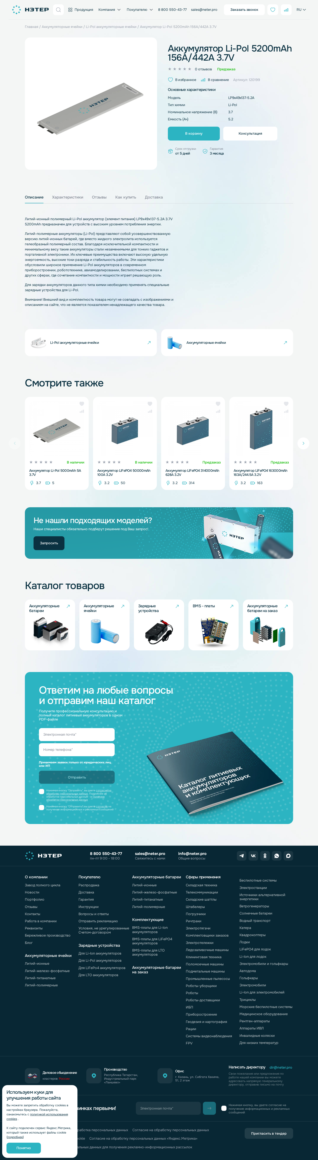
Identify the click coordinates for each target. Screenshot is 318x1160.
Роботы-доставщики (203, 1000)
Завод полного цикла (42, 885)
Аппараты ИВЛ (251, 1028)
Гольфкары (248, 978)
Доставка (86, 892)
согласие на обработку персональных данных (78, 792)
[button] (81, 403)
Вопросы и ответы (94, 914)
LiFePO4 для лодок (255, 949)
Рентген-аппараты (254, 1021)
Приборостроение (201, 1014)
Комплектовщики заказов (207, 935)
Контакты (32, 914)
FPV (189, 1043)
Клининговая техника (204, 957)
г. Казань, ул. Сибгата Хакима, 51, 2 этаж (197, 1078)
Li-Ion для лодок (252, 956)
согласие (102, 806)
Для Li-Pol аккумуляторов (100, 960)
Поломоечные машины (205, 964)
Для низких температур (258, 1042)
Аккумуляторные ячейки (62, 26)
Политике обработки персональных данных (75, 798)
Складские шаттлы (201, 899)
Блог (29, 942)
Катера (245, 928)
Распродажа (89, 885)
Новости (32, 892)
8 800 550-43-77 (172, 10)
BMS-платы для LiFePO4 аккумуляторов (152, 941)
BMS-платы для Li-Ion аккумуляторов (150, 929)
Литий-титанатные (40, 978)
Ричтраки (193, 921)
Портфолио (34, 899)
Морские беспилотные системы (265, 1007)
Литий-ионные (37, 963)
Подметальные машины (205, 971)
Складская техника (201, 885)
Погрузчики (196, 914)
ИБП (189, 1007)
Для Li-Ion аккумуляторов (100, 953)
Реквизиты (34, 928)
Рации (191, 1029)
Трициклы (247, 999)
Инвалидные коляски (257, 1035)
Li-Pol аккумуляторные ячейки (111, 26)
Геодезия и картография (206, 1021)
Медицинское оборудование (263, 1014)
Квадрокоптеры (252, 935)
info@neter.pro (192, 853)
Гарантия (86, 899)
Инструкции (89, 907)
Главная (31, 26)
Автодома (247, 971)
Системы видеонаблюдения (209, 1036)
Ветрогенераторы (254, 906)
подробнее (15, 1137)
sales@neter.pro (204, 10)
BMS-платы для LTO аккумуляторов (148, 952)
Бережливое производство (48, 935)
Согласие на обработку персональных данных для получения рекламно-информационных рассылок (108, 1147)
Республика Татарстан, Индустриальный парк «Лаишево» (121, 1078)
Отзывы (31, 907)
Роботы (192, 993)
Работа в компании (41, 921)
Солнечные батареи (255, 913)
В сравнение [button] (218, 80)
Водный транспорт (254, 920)
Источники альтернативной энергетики (262, 897)
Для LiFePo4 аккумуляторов (102, 968)
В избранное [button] (185, 80)
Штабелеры (195, 907)
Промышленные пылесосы (208, 978)
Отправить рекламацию (98, 921)
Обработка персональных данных (100, 1130)
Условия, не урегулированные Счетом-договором (104, 930)
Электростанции (253, 887)
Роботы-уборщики (201, 986)
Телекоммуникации (202, 892)
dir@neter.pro (281, 1067)
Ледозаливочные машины (207, 950)
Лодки (244, 942)
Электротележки (200, 942)
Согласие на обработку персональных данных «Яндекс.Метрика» (143, 1138)
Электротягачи (198, 928)
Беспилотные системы (258, 880)
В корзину (193, 133)
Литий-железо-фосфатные (47, 971)
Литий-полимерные (41, 985)
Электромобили (252, 985)
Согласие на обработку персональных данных (170, 1130)
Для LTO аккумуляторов (98, 975)
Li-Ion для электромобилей (261, 992)
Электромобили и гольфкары (263, 963)
